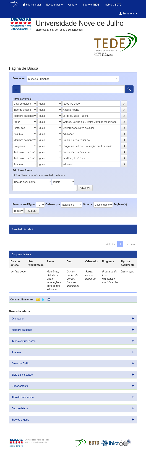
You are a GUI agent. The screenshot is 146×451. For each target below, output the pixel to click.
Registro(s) (120, 204)
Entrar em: (128, 13)
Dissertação (127, 271)
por (16, 89)
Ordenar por (52, 204)
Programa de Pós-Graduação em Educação (110, 277)
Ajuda (71, 4)
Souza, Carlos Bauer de (90, 275)
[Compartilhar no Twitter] (43, 300)
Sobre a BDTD (113, 4)
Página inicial (33, 4)
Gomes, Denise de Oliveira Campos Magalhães (73, 278)
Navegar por (53, 4)
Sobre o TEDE (90, 4)
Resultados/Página (23, 204)
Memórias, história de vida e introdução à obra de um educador (54, 280)
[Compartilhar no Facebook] (49, 300)
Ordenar (88, 204)
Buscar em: (19, 78)
